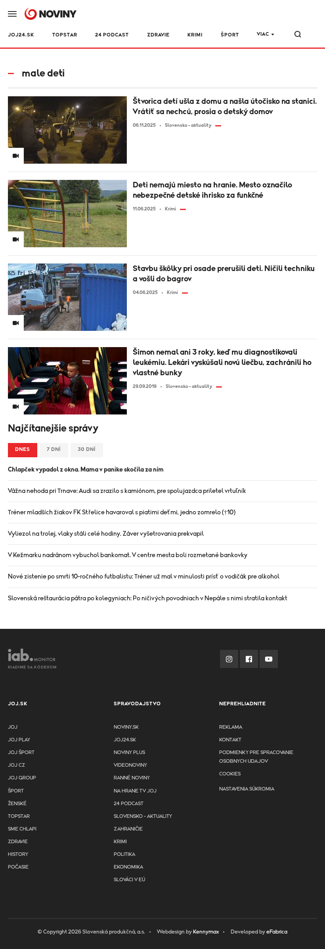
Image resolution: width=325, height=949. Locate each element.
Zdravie (158, 35)
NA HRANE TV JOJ (135, 791)
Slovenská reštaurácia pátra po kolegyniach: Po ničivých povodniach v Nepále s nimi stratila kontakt (147, 598)
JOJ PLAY (19, 740)
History (18, 854)
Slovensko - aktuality (143, 816)
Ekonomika (128, 867)
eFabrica (276, 932)
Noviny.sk (126, 727)
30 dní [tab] (87, 449)
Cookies (230, 774)
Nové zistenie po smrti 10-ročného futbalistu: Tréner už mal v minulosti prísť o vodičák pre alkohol (143, 576)
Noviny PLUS (129, 752)
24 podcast (112, 35)
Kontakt (230, 740)
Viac (263, 34)
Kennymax (206, 932)
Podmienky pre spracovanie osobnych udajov (256, 757)
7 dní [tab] (54, 449)
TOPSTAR (64, 35)
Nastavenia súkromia (246, 789)
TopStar (19, 816)
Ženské (17, 803)
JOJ (12, 727)
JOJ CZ (16, 765)
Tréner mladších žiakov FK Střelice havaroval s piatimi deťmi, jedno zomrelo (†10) (121, 512)
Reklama (230, 727)
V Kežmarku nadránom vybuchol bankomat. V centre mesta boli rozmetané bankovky (127, 555)
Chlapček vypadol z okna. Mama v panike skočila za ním (86, 469)
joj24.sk (125, 740)
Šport (230, 35)
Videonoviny (130, 765)
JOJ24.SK (21, 35)
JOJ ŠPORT (21, 752)
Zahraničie (128, 829)
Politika (124, 854)
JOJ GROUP (22, 778)
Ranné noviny (132, 778)
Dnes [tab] (22, 449)
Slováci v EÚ (129, 879)
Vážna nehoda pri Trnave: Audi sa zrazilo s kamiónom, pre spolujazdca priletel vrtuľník (127, 491)
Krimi (195, 35)
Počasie (18, 867)
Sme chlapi (22, 829)
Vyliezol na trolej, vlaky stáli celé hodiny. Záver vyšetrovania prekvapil (106, 534)
